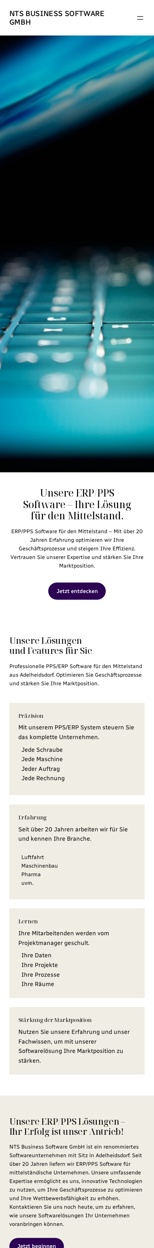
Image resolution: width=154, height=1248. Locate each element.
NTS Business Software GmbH (57, 18)
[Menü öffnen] (140, 17)
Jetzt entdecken (77, 591)
